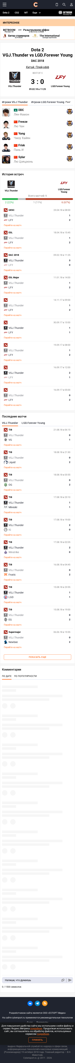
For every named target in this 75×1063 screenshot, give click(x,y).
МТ (26, 12)
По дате (6, 676)
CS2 (17, 12)
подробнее (36, 1028)
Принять (37, 1040)
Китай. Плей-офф (37, 67)
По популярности (25, 676)
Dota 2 (6, 12)
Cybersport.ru (30, 1058)
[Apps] (56, 4)
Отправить (70, 980)
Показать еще (37, 657)
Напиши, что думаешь (18, 980)
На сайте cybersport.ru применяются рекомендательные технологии (37, 1017)
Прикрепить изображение (63, 980)
